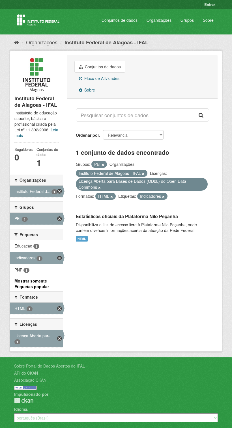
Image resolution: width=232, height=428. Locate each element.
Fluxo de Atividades (101, 78)
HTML (82, 238)
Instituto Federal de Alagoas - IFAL (106, 42)
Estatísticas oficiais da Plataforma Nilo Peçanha (127, 216)
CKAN (23, 400)
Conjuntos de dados (120, 20)
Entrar (209, 4)
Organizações (159, 20)
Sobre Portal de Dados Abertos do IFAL (49, 366)
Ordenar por (87, 135)
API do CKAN (26, 373)
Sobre (208, 20)
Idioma (20, 409)
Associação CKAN (30, 380)
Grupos (187, 20)
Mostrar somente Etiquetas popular (31, 283)
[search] (201, 114)
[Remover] (103, 164)
